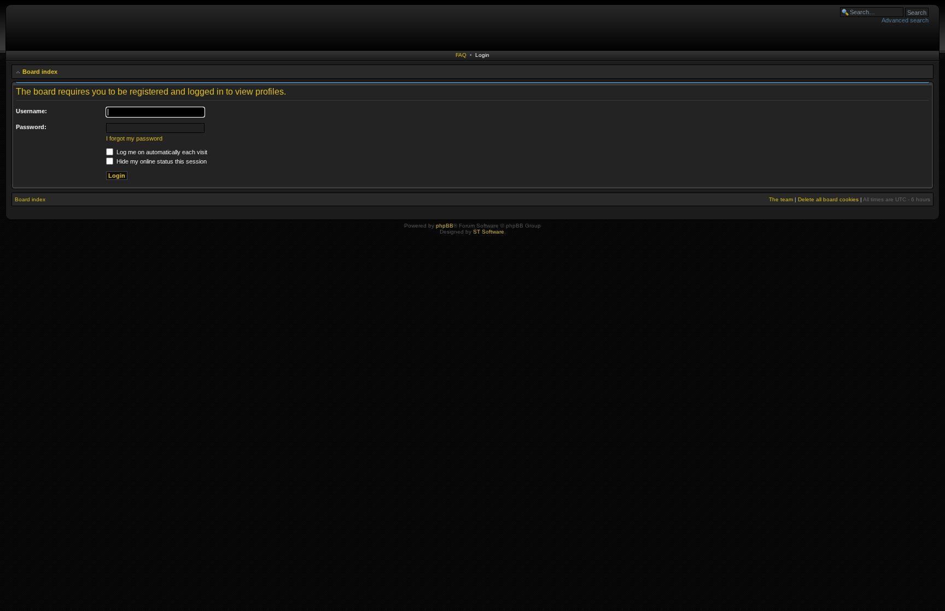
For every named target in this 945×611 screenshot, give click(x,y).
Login (482, 55)
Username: (31, 111)
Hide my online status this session (161, 161)
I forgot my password (134, 138)
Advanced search (905, 20)
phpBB (444, 226)
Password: (31, 127)
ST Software (488, 232)
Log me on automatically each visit (161, 152)
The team (781, 199)
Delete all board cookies (828, 199)
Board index (39, 71)
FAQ (461, 55)
